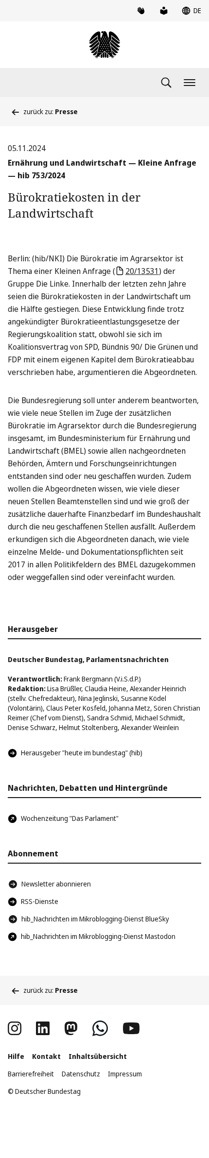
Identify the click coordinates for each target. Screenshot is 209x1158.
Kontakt (46, 1056)
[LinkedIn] (43, 1028)
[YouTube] (131, 1028)
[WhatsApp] (100, 1028)
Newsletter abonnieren (56, 883)
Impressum (125, 1073)
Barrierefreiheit (31, 1073)
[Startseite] (104, 44)
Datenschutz (81, 1073)
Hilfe (16, 1056)
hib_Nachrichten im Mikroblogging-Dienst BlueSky (95, 918)
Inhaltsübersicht (98, 1056)
